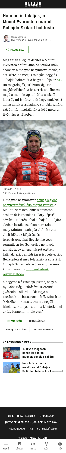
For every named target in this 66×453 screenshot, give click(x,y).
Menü (6, 449)
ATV (59, 80)
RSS (31, 428)
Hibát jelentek (26, 416)
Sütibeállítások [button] (47, 428)
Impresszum (46, 416)
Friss (33, 449)
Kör (46, 449)
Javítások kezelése (17, 422)
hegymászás (18, 40)
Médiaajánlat (16, 428)
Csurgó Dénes (18, 37)
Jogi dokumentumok (45, 422)
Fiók (60, 449)
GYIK (11, 416)
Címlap (19, 449)
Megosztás (17, 49)
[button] (14, 321)
